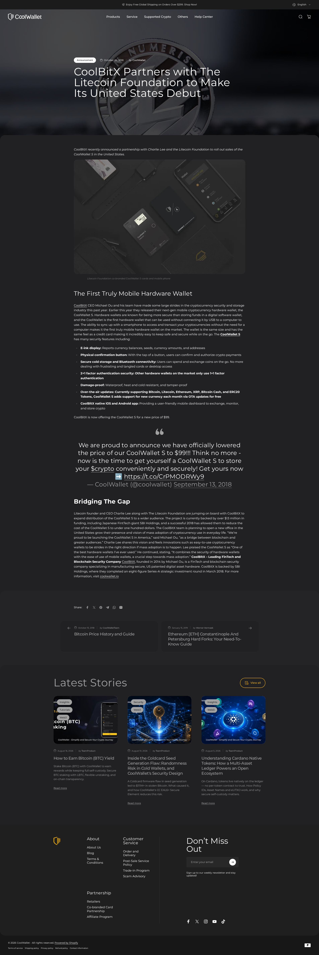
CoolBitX (80, 305)
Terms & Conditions (95, 861)
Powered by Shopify (66, 942)
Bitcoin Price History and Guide (104, 634)
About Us (94, 847)
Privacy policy (47, 948)
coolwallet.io (109, 576)
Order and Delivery (130, 853)
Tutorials (65, 709)
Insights (64, 702)
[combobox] (302, 4)
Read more (60, 787)
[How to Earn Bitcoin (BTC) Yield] (86, 720)
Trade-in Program (136, 870)
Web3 (63, 717)
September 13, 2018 (203, 484)
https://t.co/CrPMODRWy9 (164, 476)
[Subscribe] (232, 862)
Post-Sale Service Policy (136, 863)
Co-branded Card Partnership (100, 909)
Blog (90, 853)
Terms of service (15, 948)
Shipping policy (32, 948)
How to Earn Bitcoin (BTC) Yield (84, 758)
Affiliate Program (100, 917)
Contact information (79, 948)
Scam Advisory (134, 876)
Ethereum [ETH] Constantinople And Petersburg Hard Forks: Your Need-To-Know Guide (204, 639)
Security (138, 702)
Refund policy (61, 948)
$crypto (102, 468)
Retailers (93, 901)
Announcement (85, 60)
